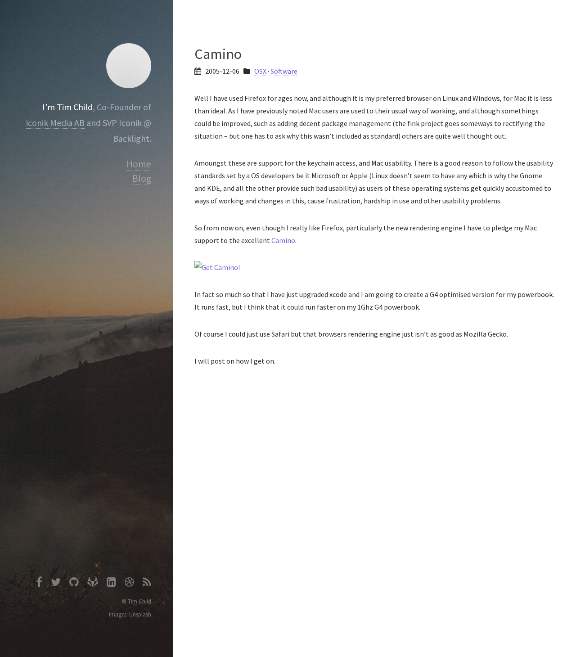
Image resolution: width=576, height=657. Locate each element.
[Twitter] (56, 583)
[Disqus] (374, 506)
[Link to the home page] (128, 65)
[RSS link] (147, 583)
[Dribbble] (129, 583)
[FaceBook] (39, 583)
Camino (283, 240)
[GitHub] (74, 583)
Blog (141, 178)
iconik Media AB (55, 122)
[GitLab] (92, 583)
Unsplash (140, 614)
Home (138, 164)
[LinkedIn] (111, 583)
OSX (260, 71)
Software (283, 71)
